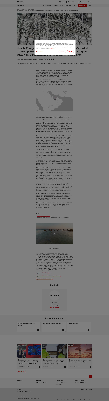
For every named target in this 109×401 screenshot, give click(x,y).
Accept (70, 51)
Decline (62, 51)
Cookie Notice (51, 48)
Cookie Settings (39, 51)
